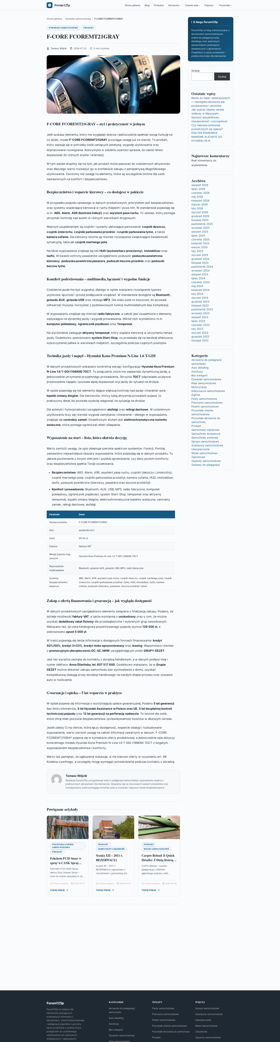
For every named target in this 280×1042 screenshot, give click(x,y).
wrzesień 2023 (200, 313)
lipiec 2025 (198, 235)
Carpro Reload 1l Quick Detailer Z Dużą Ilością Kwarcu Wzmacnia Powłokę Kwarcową (158, 862)
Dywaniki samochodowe (63, 27)
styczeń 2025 (199, 255)
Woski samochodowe (156, 849)
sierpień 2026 (199, 185)
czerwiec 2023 (200, 325)
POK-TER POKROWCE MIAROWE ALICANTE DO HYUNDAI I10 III (206, 136)
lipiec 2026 (198, 189)
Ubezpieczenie (200, 449)
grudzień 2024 (200, 258)
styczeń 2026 (199, 212)
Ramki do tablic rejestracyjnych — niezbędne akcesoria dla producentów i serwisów (210, 101)
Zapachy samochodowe (206, 460)
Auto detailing (200, 367)
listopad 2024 (200, 262)
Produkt (88, 27)
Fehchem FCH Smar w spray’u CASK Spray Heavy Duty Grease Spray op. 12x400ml (65, 865)
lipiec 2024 (198, 278)
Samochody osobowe (204, 437)
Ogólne (195, 394)
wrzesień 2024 (200, 270)
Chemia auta (191, 5)
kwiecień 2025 (200, 243)
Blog (147, 5)
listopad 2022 (200, 340)
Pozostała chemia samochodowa (63, 846)
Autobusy (197, 371)
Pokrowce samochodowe (206, 402)
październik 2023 (202, 309)
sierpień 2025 (199, 231)
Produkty (159, 5)
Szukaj (195, 70)
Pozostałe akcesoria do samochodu (171, 1031)
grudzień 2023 (200, 301)
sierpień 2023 (199, 317)
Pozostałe (224, 5)
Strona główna (132, 5)
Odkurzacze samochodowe (208, 391)
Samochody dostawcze (205, 433)
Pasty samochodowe (204, 398)
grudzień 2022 (200, 336)
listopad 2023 (200, 305)
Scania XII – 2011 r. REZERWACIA (109, 857)
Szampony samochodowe (207, 445)
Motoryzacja (199, 387)
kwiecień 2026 (200, 200)
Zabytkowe (198, 457)
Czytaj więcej (57, 889)
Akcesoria (173, 5)
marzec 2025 (199, 247)
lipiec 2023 (198, 321)
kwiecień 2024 (200, 290)
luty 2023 (197, 328)
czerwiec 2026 (200, 192)
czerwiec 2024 (200, 282)
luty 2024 (197, 293)
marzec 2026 (199, 204)
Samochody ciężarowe (111, 849)
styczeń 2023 (199, 332)
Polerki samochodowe (205, 406)
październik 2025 (202, 223)
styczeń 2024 (199, 297)
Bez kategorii (199, 375)
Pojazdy (208, 5)
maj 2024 (197, 286)
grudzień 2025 (200, 216)
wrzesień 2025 (200, 227)
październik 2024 (202, 266)
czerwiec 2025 (200, 239)
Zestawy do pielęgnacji (205, 464)
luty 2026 (197, 208)
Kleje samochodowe (203, 383)
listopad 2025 (200, 220)
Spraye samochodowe (205, 441)
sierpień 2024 (199, 274)
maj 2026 (197, 196)
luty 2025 (197, 251)
